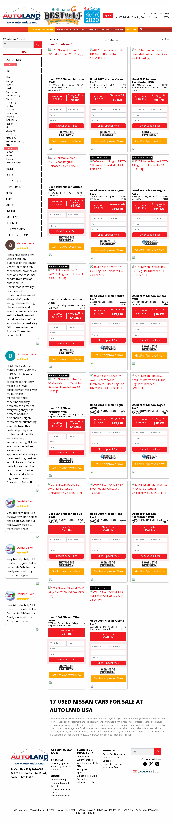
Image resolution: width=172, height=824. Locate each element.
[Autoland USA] (22, 15)
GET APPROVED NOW (61, 751)
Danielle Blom (25, 501)
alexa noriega (25, 243)
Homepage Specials (61, 766)
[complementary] (162, 814)
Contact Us (56, 792)
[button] (41, 29)
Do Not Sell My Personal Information (100, 809)
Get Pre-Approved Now (66, 141)
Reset (21, 51)
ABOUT (56, 775)
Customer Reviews (60, 795)
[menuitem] (22, 64)
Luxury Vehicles (85, 759)
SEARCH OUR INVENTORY (85, 751)
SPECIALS (57, 759)
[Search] (38, 44)
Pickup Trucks (84, 769)
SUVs (79, 766)
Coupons (55, 769)
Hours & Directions (60, 789)
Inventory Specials (60, 763)
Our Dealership (59, 779)
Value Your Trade (85, 782)
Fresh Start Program (113, 763)
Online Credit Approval (114, 754)
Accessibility (37, 809)
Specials (81, 772)
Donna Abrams (26, 354)
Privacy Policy (55, 809)
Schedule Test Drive (87, 775)
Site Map (71, 809)
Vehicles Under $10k (87, 762)
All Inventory (83, 756)
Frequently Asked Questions (60, 784)
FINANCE (109, 750)
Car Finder (82, 779)
